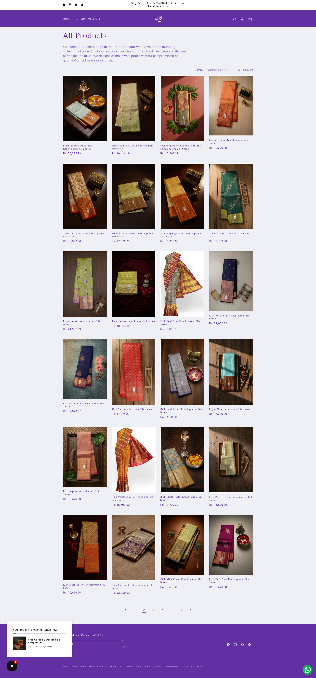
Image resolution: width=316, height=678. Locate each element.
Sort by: (199, 70)
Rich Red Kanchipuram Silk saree (132, 409)
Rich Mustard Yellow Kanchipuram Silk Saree (132, 498)
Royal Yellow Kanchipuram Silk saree (82, 323)
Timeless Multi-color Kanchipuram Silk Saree (84, 235)
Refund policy (117, 666)
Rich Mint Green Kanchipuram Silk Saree (181, 580)
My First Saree (78, 666)
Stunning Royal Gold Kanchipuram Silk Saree (180, 235)
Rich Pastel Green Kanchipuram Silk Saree (231, 498)
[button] (234, 19)
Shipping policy (171, 666)
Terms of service (152, 666)
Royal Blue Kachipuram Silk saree (229, 409)
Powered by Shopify (96, 666)
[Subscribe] (121, 644)
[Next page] (190, 610)
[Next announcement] (195, 4)
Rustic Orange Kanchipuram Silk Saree (228, 141)
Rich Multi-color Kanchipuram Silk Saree (84, 586)
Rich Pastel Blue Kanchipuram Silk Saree (181, 411)
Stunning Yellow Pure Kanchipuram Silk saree (133, 235)
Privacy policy (134, 666)
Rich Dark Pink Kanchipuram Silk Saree (229, 580)
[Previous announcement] (121, 4)
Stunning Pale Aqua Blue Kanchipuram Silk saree (78, 147)
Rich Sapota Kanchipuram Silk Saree (81, 493)
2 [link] (144, 610)
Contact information (193, 666)
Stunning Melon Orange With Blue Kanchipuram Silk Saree (181, 147)
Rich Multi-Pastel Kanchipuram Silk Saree (181, 498)
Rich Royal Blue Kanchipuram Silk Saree (229, 317)
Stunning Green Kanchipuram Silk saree (229, 235)
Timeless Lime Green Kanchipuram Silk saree (132, 147)
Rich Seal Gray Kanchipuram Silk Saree (180, 323)
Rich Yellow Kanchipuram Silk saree (133, 321)
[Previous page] (125, 610)
